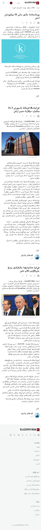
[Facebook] (26, 23)
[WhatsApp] (34, 23)
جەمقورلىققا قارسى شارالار (32, 490)
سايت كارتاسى (35, 506)
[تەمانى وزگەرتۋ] (10, 3)
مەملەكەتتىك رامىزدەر (33, 485)
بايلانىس (37, 511)
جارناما (37, 515)
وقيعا (24, 8)
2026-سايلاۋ (31, 8)
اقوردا (14, 8)
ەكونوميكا (37, 460)
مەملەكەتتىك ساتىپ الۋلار (32, 494)
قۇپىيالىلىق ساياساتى (33, 481)
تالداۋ (38, 456)
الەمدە (38, 464)
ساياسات (37, 451)
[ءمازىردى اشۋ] (3, 2)
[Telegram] (30, 23)
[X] (23, 23)
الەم (37, 96)
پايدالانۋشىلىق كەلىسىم (32, 477)
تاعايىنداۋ (19, 8)
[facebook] (31, 435)
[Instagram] (38, 23)
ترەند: (38, 8)
